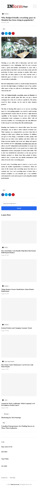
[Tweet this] (6, 33)
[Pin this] (13, 33)
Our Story (12, 477)
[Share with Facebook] (2, 33)
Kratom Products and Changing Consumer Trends (16, 328)
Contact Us (4, 477)
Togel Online (5, 459)
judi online (4, 451)
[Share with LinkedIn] (9, 33)
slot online (4, 466)
